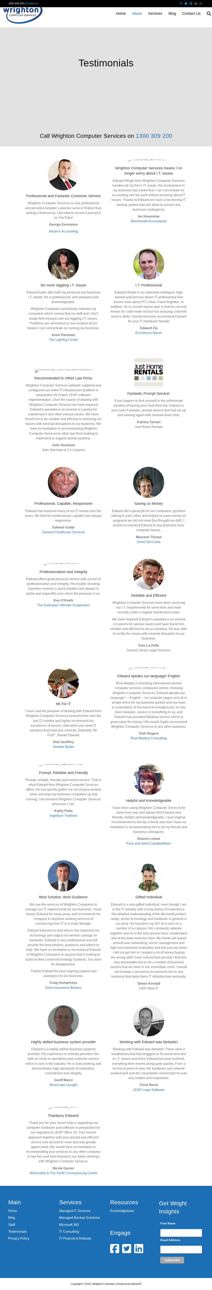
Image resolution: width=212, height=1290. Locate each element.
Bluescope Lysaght (63, 1085)
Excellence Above (148, 333)
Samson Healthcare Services (63, 532)
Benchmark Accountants (148, 221)
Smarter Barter (63, 746)
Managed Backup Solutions (79, 1217)
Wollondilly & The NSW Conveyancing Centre (63, 1173)
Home (121, 13)
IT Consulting (69, 1231)
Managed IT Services (74, 1211)
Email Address (170, 1240)
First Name (167, 1223)
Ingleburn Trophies (63, 815)
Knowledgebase (122, 1211)
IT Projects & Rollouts (75, 1238)
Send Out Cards (148, 542)
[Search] (206, 13)
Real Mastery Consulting (149, 738)
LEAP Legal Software (149, 1090)
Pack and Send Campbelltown (148, 843)
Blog (172, 13)
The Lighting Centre (63, 339)
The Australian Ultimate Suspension (63, 605)
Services (155, 13)
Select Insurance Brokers (63, 987)
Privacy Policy (18, 1238)
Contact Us (32, 3)
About (137, 13)
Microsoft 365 (69, 1224)
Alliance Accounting (63, 231)
